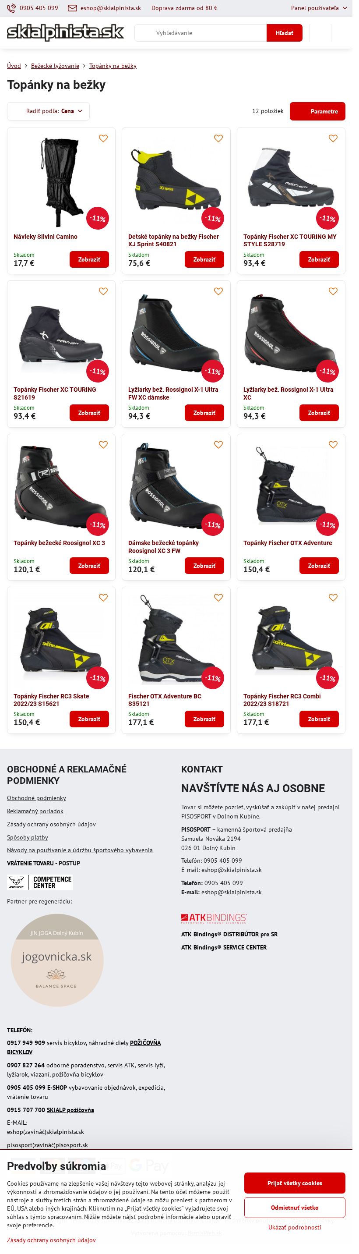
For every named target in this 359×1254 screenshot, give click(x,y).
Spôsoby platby (27, 837)
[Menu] (341, 33)
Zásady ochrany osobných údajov (51, 824)
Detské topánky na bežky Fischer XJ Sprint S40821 (173, 240)
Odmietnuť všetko (295, 1207)
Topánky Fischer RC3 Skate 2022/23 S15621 (51, 700)
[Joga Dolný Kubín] (57, 1008)
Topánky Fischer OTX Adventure (287, 542)
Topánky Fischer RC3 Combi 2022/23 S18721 (282, 700)
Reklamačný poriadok (35, 811)
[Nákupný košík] (320, 33)
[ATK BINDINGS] (214, 921)
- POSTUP (43, 863)
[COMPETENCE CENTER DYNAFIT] (40, 888)
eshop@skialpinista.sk (231, 892)
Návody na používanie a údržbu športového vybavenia (80, 850)
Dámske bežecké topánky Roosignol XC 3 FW (163, 546)
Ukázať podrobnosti (294, 1227)
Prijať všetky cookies (294, 1183)
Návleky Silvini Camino (45, 236)
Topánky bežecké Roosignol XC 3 (59, 542)
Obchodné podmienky (36, 798)
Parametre (323, 111)
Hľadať (284, 33)
